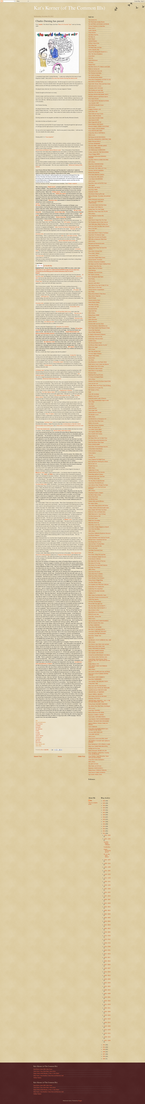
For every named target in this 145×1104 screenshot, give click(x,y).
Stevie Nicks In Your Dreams (95, 370)
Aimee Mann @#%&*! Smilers (95, 474)
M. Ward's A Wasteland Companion (96, 334)
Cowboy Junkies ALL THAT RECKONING (98, 152)
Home (60, 756)
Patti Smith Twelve (93, 518)
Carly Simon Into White (94, 529)
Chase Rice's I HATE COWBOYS (96, 677)
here (62, 235)
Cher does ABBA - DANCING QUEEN (97, 145)
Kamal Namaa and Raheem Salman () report (48, 150)
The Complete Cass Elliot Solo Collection (98, 584)
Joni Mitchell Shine (93, 499)
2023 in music (91, 708)
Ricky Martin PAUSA (93, 98)
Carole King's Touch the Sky (95, 336)
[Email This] (55, 750)
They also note (77, 313)
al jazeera (38, 739)
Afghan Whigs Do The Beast (95, 268)
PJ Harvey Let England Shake (95, 377)
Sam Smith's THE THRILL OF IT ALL (97, 168)
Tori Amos (90, 62)
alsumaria (38, 727)
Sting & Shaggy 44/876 (94, 154)
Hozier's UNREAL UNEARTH (95, 694)
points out (45, 296)
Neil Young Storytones (93, 245)
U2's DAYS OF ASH (93, 764)
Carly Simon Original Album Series (96, 257)
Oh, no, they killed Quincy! (107, 855)
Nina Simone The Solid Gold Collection (97, 565)
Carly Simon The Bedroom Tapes (96, 235)
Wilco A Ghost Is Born (93, 610)
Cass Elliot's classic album (95, 429)
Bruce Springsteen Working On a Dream (98, 461)
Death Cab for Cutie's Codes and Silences (98, 364)
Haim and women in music (94, 86)
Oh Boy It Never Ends (93, 43)
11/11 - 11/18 (107, 878)
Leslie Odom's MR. (93, 111)
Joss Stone (91, 360)
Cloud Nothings (92, 270)
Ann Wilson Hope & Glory (94, 495)
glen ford (38, 740)
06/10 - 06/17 (107, 957)
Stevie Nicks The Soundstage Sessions (98, 446)
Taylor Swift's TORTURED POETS (96, 716)
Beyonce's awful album (94, 283)
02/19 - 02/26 (107, 1015)
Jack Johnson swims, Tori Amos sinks (97, 657)
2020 (104, 814)
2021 (104, 812)
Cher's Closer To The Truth (94, 287)
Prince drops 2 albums (93, 253)
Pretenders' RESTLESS (94, 698)
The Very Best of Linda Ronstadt (96, 480)
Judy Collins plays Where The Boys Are (98, 224)
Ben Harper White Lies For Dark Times (97, 438)
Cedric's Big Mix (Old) (93, 49)
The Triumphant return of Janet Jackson (98, 222)
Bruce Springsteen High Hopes (95, 276)
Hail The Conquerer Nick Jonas (96, 623)
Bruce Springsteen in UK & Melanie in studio (99, 744)
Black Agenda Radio (76, 553)
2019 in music (91, 107)
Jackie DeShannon (93, 60)
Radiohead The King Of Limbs (95, 375)
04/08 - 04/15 (107, 990)
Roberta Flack (91, 64)
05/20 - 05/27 (107, 968)
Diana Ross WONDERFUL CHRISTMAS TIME (99, 139)
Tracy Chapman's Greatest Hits (96, 215)
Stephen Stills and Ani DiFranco (96, 501)
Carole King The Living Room (95, 588)
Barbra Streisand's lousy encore (96, 199)
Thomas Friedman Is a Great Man (96, 26)
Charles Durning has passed (107, 851)
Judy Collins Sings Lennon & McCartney (98, 505)
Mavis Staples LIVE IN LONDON (96, 128)
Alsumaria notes (40, 234)
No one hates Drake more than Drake (97, 205)
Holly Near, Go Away (93, 304)
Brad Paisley (91, 279)
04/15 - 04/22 (107, 986)
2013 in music (91, 281)
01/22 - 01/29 (107, 1029)
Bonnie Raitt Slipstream (94, 330)
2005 (104, 1058)
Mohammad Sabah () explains (52, 378)
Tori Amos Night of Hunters (95, 353)
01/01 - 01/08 (107, 1040)
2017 (104, 821)
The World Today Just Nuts (95, 47)
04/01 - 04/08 (107, 993)
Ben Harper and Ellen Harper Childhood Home (99, 264)
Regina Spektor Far (93, 436)
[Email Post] (52, 749)
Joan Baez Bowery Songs (94, 582)
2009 (104, 1049)
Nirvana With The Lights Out (95, 603)
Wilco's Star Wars (92, 228)
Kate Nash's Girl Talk (93, 306)
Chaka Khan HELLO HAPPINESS (96, 133)
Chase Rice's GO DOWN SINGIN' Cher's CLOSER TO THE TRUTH (98, 729)
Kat (91, 800)
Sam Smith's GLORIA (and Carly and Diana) (99, 671)
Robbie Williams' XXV (93, 664)
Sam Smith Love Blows (94, 75)
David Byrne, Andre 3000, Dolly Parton (42, 1069)
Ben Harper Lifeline (93, 503)
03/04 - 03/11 (107, 1008)
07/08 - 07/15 (107, 943)
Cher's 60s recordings (93, 394)
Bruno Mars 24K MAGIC (94, 187)
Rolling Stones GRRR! (93, 315)
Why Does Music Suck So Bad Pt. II (97, 608)
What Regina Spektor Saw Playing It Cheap (99, 328)
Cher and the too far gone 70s (95, 387)
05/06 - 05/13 (107, 975)
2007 (104, 1054)
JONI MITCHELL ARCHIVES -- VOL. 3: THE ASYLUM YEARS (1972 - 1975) (99, 701)
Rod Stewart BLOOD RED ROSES (96, 137)
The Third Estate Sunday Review (96, 22)
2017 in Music (91, 162)
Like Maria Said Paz (93, 34)
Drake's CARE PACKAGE (94, 115)
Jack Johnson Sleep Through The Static (98, 485)
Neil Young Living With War (95, 546)
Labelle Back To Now (93, 470)
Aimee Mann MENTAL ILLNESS (96, 174)
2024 (104, 805)
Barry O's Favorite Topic (64, 24)
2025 (104, 803)
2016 (104, 824)
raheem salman (39, 735)
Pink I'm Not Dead (92, 548)
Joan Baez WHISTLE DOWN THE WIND (98, 159)
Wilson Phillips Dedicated (94, 332)
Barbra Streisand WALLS (94, 141)
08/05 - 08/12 (107, 928)
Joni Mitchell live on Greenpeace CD (97, 419)
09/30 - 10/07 (107, 899)
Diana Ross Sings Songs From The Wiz (98, 211)
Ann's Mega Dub (92, 45)
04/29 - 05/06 (107, 979)
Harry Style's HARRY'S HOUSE (96, 650)
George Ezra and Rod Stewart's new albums (99, 655)
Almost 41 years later (93, 614)
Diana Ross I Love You (94, 524)
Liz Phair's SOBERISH (94, 625)
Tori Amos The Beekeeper (94, 601)
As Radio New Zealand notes (43, 429)
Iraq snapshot (49, 137)
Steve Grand (91, 230)
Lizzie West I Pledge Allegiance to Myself (98, 527)
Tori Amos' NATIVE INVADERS (96, 170)
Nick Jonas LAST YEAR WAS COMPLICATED (95, 202)
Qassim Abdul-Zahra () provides (67, 240)
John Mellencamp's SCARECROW (96, 150)
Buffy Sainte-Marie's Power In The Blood (98, 232)
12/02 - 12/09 (107, 867)
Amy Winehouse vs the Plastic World (97, 362)
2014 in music (91, 241)
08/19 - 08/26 (107, 921)
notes (73, 228)
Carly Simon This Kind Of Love (96, 483)
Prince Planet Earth (93, 497)
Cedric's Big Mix (92, 30)
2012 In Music (91, 313)
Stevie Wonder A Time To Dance (96, 578)
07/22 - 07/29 (107, 935)
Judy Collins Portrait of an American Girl (98, 597)
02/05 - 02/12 (107, 1022)
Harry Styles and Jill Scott (94, 766)
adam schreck (39, 724)
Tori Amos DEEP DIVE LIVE (95, 732)
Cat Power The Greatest (94, 567)
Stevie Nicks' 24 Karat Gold (95, 251)
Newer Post (38, 756)
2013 (104, 831)
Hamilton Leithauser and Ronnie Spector (98, 96)
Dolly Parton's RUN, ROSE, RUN (96, 646)
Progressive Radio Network (64, 554)
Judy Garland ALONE (93, 120)
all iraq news (39, 737)
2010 (104, 1047)
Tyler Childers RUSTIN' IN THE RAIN (97, 696)
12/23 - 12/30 (107, 839)
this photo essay (63, 311)
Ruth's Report (91, 39)
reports (58, 362)
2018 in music (91, 135)
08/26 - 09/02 (107, 917)
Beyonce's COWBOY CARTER (96, 714)
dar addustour (39, 729)
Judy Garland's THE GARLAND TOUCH (98, 681)
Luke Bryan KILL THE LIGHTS (95, 176)
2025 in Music (91, 761)
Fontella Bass (107, 847)
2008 (104, 1051)
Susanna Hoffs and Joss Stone (96, 323)
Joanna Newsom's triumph (94, 412)
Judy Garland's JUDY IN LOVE (96, 652)
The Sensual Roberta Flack (95, 343)
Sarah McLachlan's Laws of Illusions (97, 398)
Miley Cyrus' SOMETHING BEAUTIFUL (98, 746)
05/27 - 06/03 (107, 964)
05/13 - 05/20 (107, 971)
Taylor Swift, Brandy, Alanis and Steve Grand (99, 83)
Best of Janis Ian (92, 463)
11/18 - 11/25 (107, 874)
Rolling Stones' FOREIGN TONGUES (97, 770)
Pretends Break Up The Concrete (96, 472)
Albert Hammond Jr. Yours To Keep (97, 514)
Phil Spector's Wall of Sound (95, 368)
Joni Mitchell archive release (95, 77)
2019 (104, 817)
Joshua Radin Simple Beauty (95, 448)
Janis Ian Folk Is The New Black (96, 544)
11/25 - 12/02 (107, 870)
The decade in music (93, 414)
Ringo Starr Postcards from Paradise (97, 237)
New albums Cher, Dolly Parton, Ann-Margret (99, 706)
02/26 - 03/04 (107, 1011)
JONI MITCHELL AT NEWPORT (96, 692)
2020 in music (91, 618)
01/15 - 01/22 (107, 1033)
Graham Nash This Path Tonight (96, 209)
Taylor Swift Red (92, 311)
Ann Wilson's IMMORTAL (94, 147)
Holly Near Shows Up (93, 522)
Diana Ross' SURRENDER (94, 679)
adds (40, 370)
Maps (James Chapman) (94, 296)
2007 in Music (91, 490)
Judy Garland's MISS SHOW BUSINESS (98, 620)
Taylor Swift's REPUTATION (95, 166)
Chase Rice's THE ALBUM (94, 627)
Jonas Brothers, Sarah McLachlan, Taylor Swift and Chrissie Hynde (98, 757)
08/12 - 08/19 (107, 924)
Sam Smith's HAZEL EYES (95, 774)
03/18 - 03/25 (107, 1000)
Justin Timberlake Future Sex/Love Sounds (99, 537)
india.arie (90, 455)
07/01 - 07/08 (107, 946)
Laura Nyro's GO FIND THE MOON (97, 633)
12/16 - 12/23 (107, 859)
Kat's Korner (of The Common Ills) (69, 7)
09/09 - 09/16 (107, 910)
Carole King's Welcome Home (95, 338)
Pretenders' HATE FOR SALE (95, 88)
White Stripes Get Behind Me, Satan (97, 595)
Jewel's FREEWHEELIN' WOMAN (96, 648)
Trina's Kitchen (92, 32)
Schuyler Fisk (91, 457)
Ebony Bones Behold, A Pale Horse (97, 293)
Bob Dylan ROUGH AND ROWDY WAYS (98, 94)
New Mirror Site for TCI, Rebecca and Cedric (99, 66)
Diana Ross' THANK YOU (94, 635)
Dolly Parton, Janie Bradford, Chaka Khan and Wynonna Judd (48, 1075)
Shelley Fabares (37, 1077)
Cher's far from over (93, 383)
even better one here (72, 235)
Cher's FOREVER (92, 726)
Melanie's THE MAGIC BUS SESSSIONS (98, 721)
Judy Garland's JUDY (93, 103)
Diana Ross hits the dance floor (96, 92)
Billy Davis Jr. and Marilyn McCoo (96, 629)
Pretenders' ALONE (93, 191)
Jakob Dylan (91, 406)
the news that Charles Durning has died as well (64, 78)
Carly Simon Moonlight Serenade (96, 591)
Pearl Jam (90, 552)
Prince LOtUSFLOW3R (94, 444)
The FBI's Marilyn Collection (107, 843)
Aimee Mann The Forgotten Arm (96, 586)
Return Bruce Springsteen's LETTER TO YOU (99, 79)
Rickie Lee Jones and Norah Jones (96, 512)
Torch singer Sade (92, 410)
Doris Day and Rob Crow (94, 351)
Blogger (80, 1100)
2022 (104, 810)
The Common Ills (92, 19)
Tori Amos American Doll (94, 516)
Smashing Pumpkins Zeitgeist (95, 492)
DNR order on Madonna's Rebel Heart (97, 239)
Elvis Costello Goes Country (95, 433)
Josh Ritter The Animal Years (95, 550)
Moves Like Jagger (93, 347)
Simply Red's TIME (93, 683)
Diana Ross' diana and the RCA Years (97, 183)
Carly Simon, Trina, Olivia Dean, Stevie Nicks (44, 1071)
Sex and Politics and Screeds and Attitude (98, 24)
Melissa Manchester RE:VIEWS (96, 712)
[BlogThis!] (56, 750)
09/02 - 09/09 (107, 914)
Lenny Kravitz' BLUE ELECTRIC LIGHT (98, 738)
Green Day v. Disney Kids (94, 616)
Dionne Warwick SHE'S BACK (95, 124)
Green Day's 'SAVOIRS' (94, 710)
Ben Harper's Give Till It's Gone (96, 366)
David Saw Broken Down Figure (96, 442)
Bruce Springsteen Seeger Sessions (97, 556)
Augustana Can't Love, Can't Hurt (96, 476)
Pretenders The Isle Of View (95, 272)
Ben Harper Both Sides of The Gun (96, 561)
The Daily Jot (91, 36)
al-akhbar (38, 734)
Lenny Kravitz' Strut (93, 255)
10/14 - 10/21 (107, 892)
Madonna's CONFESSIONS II (95, 768)
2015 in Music (91, 213)
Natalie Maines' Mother (94, 302)
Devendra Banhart (92, 308)
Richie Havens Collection (94, 559)
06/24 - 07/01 (107, 950)
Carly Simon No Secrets (94, 571)
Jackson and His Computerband (96, 289)
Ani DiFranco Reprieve (93, 535)
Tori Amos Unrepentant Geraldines (96, 261)
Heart (89, 392)
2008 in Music (91, 468)
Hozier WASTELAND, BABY (95, 130)
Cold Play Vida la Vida (93, 478)
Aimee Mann (91, 56)
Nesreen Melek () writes (62, 430)
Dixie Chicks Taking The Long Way (96, 554)
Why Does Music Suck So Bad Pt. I (97, 605)
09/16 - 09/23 (107, 906)
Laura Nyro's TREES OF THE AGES (97, 631)
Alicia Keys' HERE (93, 189)
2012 (104, 833)
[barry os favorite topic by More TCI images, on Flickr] (57, 73)
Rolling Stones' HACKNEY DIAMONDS (97, 704)
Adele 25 (90, 218)
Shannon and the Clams (94, 300)
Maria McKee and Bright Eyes (95, 81)
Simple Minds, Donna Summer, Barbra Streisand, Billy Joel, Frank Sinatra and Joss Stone (99, 660)
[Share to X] (58, 750)
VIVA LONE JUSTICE (93, 734)
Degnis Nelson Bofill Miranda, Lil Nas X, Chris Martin (46, 1073)
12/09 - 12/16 (107, 863)
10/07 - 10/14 (107, 896)
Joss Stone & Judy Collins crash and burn (98, 644)
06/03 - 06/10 (107, 961)
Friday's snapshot (72, 183)
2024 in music (91, 736)
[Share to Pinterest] (61, 750)
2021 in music (91, 642)
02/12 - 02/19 (107, 1019)
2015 (104, 826)
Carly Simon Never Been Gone (95, 421)
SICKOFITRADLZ (92, 41)
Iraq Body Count (48, 422)
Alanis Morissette (92, 319)
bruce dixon (38, 742)
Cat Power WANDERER (94, 143)
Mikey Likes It (91, 28)
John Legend (91, 185)
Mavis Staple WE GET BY (94, 122)
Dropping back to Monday (66, 390)
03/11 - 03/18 (107, 1004)
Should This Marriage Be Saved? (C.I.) (97, 51)
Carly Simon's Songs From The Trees (97, 220)
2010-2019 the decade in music (96, 105)
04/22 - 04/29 (107, 982)
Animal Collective (92, 321)
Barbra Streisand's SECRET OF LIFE (97, 750)
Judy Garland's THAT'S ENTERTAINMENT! (99, 719)
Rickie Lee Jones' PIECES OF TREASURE (99, 687)
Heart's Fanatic (92, 317)
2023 (104, 807)
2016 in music (91, 181)
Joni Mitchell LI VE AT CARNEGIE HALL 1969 (99, 640)
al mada (38, 732)
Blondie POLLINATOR (93, 172)
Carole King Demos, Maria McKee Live (97, 325)
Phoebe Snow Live (93, 465)
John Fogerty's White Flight (95, 431)
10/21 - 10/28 (107, 888)
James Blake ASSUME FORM (95, 118)
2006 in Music (91, 531)
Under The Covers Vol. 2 (94, 427)
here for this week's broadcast (43, 554)
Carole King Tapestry (93, 599)
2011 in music (91, 349)
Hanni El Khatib (92, 298)
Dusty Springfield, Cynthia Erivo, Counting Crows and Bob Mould (98, 753)
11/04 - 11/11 (107, 881)
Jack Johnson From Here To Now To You (98, 285)
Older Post (81, 756)
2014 (104, 828)
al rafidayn (38, 725)
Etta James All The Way (94, 563)
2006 (104, 1056)
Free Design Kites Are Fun (94, 541)
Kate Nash (91, 404)
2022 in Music (91, 669)
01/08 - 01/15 (107, 1037)
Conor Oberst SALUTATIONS (95, 179)
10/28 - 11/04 (107, 885)
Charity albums (92, 453)
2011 (104, 1044)
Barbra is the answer (93, 423)
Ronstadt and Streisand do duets (96, 243)
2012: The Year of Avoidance (95, 54)
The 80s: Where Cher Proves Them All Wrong (99, 385)
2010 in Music (91, 379)
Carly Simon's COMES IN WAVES (96, 772)
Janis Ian (90, 58)
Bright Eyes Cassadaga (94, 520)
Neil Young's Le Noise (93, 389)
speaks (76, 289)
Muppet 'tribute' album (93, 355)
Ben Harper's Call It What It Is (95, 207)
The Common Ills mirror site (95, 71)
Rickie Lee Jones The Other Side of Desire (98, 226)
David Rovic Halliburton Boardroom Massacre (99, 533)
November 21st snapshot (62, 326)
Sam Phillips (91, 291)
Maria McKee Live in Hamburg (95, 612)
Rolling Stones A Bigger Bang (95, 580)
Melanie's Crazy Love (93, 396)
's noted (68, 519)
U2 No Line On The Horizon (95, 451)
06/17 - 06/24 (107, 953)
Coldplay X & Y (92, 593)
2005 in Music (91, 569)
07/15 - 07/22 (107, 939)
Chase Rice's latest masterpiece (96, 759)
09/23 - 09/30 (107, 903)
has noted (40, 472)
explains (67, 222)
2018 (104, 819)
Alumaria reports (48, 220)
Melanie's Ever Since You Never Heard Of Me (99, 381)
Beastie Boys (91, 358)
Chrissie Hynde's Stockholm (95, 259)
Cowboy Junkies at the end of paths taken (98, 507)
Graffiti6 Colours (92, 340)
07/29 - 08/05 (107, 932)
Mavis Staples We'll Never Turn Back (97, 509)
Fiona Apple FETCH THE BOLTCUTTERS (98, 100)
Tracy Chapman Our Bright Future (96, 459)
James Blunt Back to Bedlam (95, 573)
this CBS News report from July (62, 395)
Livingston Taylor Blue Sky (94, 266)
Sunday (37, 203)
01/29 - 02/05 (107, 1026)
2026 (104, 800)
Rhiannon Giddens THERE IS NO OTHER (98, 126)
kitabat (37, 730)
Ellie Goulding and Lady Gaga (95, 90)
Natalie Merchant (92, 408)
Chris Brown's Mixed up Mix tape (96, 194)
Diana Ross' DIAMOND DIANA (95, 164)
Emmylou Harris (92, 372)
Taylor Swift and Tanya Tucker (95, 113)
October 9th (73, 355)
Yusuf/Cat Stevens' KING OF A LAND (97, 690)
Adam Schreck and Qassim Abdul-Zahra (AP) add (67, 227)
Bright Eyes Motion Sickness (95, 576)
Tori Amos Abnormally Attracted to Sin (97, 440)
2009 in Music (91, 416)
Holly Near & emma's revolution (96, 425)
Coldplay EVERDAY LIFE (94, 109)
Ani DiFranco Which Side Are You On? (97, 345)
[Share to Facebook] (60, 750)
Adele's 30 (90, 637)
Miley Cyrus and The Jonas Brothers (97, 685)
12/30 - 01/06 (107, 835)
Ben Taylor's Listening (93, 274)
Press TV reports (50, 413)
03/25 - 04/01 (107, 997)
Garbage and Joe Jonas (94, 748)
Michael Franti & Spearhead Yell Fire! (97, 539)
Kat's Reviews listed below (94, 73)
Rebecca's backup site (93, 69)
